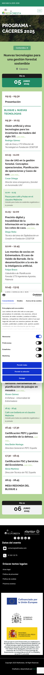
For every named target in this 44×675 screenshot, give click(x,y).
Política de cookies (9, 579)
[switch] (39, 343)
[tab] (22, 80)
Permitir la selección (22, 371)
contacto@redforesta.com (17, 548)
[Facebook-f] (15, 538)
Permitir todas (22, 365)
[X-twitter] (29, 538)
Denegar (22, 378)
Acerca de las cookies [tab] (34, 301)
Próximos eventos (9, 584)
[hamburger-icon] (39, 10)
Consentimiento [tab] (8, 301)
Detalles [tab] (20, 301)
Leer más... (21, 137)
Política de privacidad (10, 574)
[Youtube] (22, 538)
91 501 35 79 (12, 555)
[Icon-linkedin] (25, 538)
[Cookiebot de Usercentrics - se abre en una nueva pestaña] (33, 295)
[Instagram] (18, 538)
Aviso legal (7, 569)
